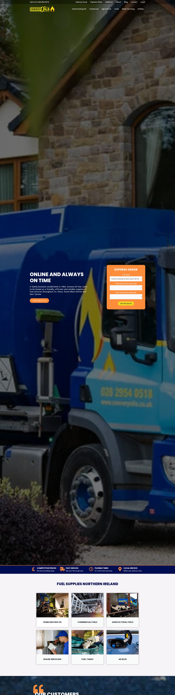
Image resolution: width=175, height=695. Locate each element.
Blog (126, 2)
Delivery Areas (81, 2)
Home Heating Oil (79, 9)
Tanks (116, 9)
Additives (109, 2)
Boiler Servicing (128, 9)
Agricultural (106, 9)
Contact (134, 2)
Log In (143, 2)
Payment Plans (96, 2)
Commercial (93, 9)
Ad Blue (141, 9)
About (118, 2)
